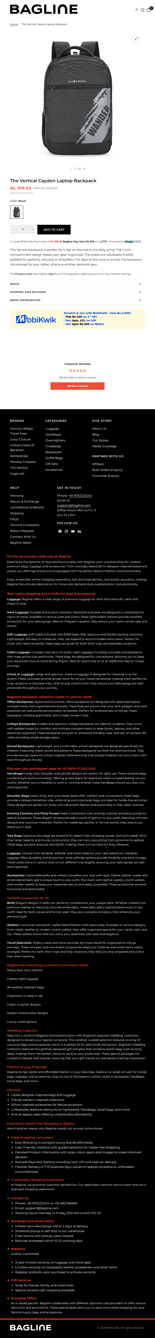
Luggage (52, 428)
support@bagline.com (74, 505)
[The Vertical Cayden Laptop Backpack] (16, 212)
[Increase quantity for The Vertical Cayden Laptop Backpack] (32, 229)
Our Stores (100, 440)
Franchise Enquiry (105, 476)
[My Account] (137, 10)
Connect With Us (23, 537)
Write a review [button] (77, 386)
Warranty (17, 495)
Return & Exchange (24, 501)
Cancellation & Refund (27, 507)
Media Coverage (104, 446)
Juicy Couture (20, 439)
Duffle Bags (54, 458)
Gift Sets (51, 464)
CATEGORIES (56, 420)
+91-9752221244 (80, 495)
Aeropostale (19, 456)
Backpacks (53, 452)
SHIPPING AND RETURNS (28, 292)
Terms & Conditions (24, 525)
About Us (99, 428)
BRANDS (17, 420)
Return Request (22, 531)
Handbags (53, 434)
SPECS (14, 283)
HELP (14, 487)
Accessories (54, 470)
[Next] (84, 168)
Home (14, 24)
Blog (95, 434)
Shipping (17, 513)
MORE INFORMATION (25, 300)
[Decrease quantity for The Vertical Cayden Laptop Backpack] (13, 229)
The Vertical (19, 468)
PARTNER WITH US (108, 456)
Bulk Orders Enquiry (107, 470)
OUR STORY (102, 420)
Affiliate (98, 464)
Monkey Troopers (23, 462)
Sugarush (17, 473)
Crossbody (53, 446)
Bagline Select (20, 542)
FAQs (14, 519)
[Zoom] (136, 39)
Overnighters (55, 440)
